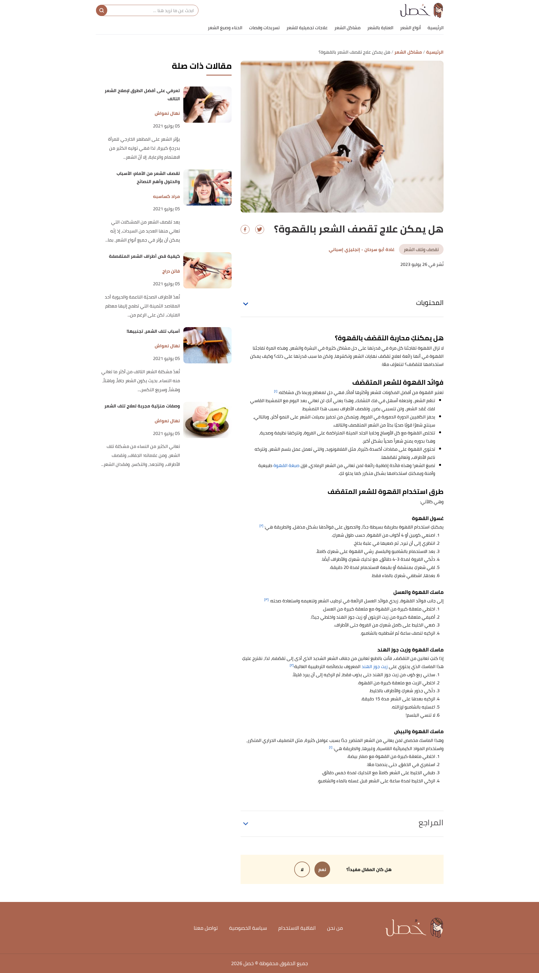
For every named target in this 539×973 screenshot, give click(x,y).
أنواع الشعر (410, 27)
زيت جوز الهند (375, 666)
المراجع (431, 822)
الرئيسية (436, 27)
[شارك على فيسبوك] (245, 229)
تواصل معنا (206, 928)
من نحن (335, 928)
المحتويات (430, 302)
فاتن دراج (171, 271)
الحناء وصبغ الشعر (225, 27)
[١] (275, 391)
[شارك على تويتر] (259, 229)
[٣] (266, 599)
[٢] (261, 525)
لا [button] (302, 869)
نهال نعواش (167, 113)
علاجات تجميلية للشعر (307, 27)
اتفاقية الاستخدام (297, 928)
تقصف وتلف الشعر (421, 249)
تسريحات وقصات (264, 27)
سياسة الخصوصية (248, 928)
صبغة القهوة (286, 465)
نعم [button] (322, 869)
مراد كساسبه (166, 196)
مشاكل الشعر (347, 27)
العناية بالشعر (380, 27)
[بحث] (101, 10)
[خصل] (421, 10)
